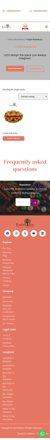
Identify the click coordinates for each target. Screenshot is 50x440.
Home (10, 39)
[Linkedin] (42, 233)
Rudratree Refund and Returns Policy (9, 270)
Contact (6, 285)
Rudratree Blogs (7, 254)
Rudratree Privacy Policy (8, 261)
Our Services (8, 323)
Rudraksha (19, 39)
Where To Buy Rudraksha (9, 410)
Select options (13, 138)
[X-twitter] (25, 233)
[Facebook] (7, 233)
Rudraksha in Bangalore (8, 360)
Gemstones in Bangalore (9, 367)
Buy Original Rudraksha (8, 396)
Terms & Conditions (7, 279)
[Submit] (34, 203)
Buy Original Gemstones (8, 403)
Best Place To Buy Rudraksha (9, 376)
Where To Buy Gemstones (9, 418)
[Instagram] (16, 233)
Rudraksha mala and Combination (8, 309)
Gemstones (8, 301)
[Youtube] (33, 233)
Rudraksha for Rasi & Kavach (9, 318)
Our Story (7, 248)
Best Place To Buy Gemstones (9, 387)
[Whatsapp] (42, 433)
